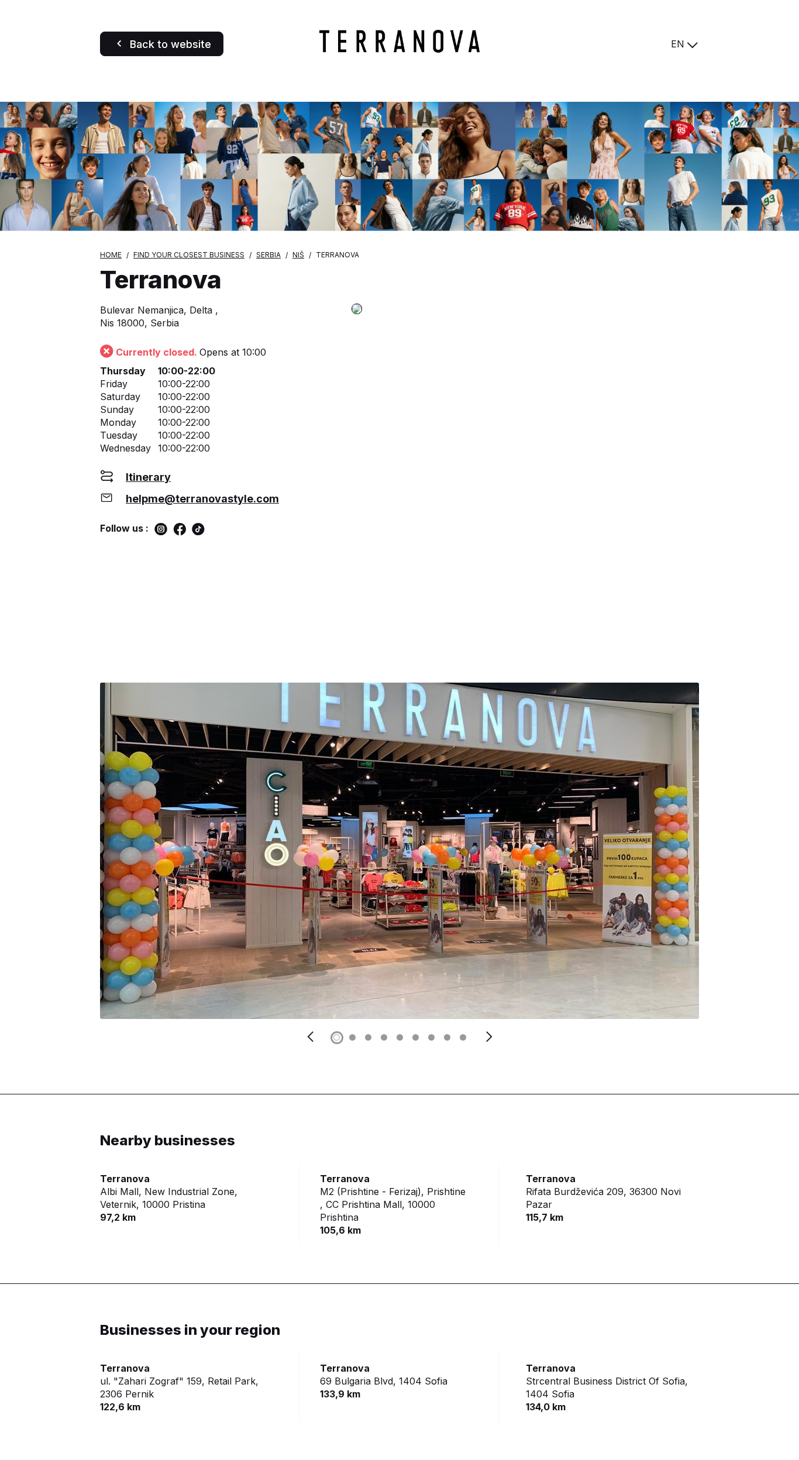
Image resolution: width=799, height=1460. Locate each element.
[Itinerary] (525, 310)
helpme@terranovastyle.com (202, 499)
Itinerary (148, 477)
